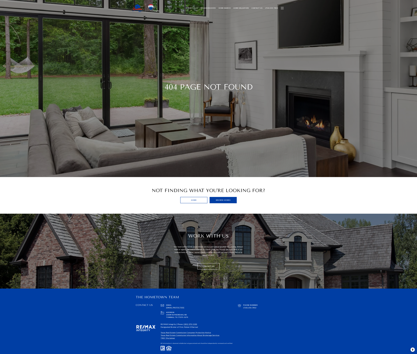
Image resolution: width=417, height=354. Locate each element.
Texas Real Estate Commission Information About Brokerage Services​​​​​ (190, 335)
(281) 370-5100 (190, 324)
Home (194, 200)
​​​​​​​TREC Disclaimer (168, 338)
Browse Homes (223, 200)
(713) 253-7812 (249, 307)
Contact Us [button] (208, 266)
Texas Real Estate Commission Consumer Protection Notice (186, 333)
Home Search (225, 8)
